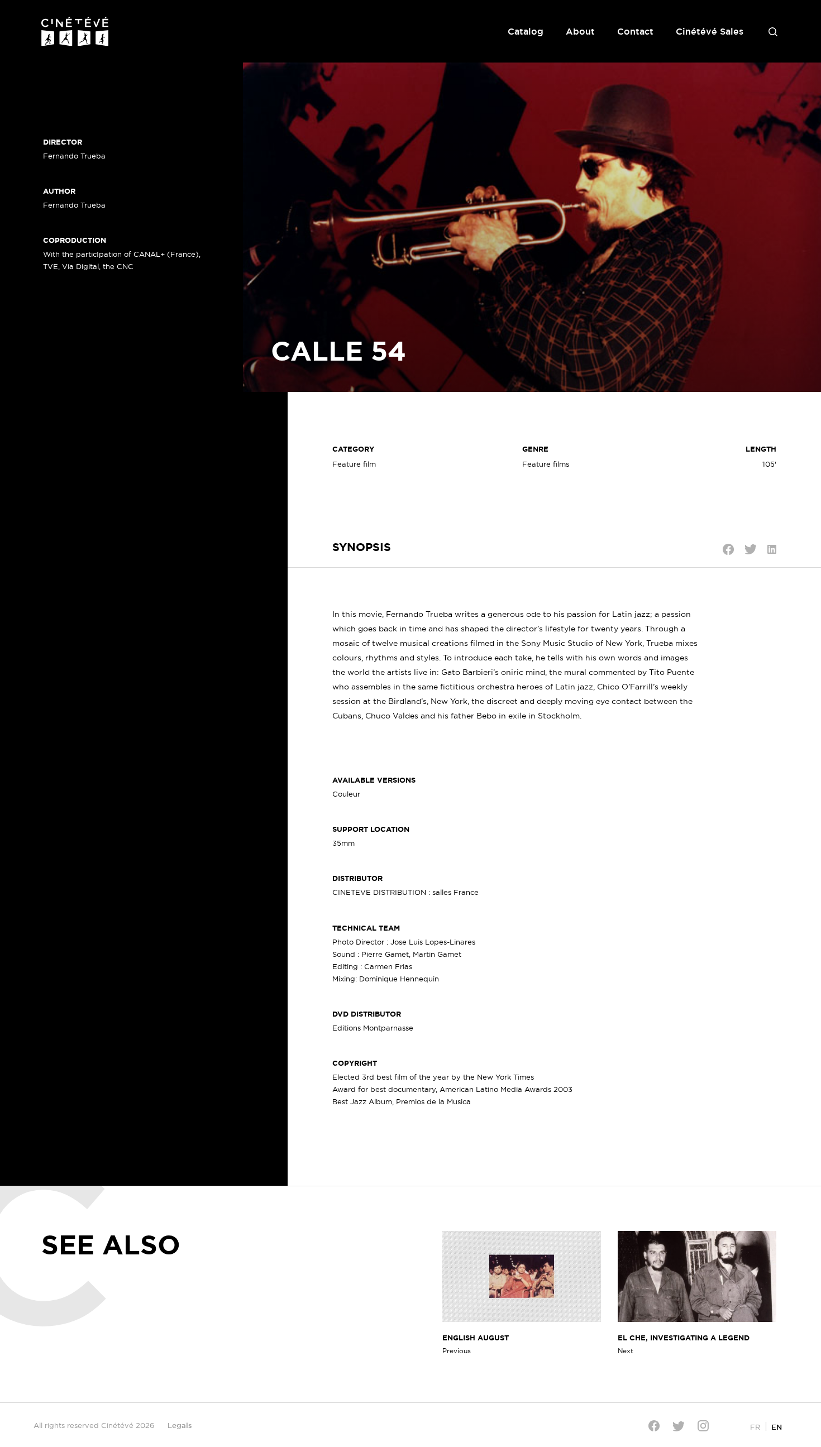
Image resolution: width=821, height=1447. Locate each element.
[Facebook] (654, 1425)
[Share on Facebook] (728, 549)
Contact (635, 31)
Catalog (525, 31)
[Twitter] (678, 1426)
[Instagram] (703, 1425)
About (580, 31)
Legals (180, 1425)
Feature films (545, 464)
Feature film (354, 464)
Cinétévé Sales (709, 31)
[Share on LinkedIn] (771, 549)
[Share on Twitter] (750, 549)
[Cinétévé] (74, 31)
